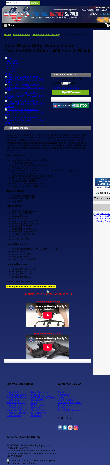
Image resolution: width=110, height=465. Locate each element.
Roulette (35, 407)
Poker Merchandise (17, 413)
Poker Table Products (18, 397)
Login (61, 397)
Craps (34, 402)
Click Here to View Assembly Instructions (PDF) (47, 294)
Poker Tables (13, 392)
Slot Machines (38, 413)
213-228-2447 (101, 10)
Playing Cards (14, 407)
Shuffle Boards (38, 410)
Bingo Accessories (40, 392)
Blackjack (36, 395)
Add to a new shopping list (65, 88)
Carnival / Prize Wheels (43, 397)
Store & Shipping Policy (70, 402)
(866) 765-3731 (88, 10)
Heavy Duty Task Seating (46, 34)
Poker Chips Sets (16, 402)
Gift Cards (36, 415)
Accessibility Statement (69, 410)
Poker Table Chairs (16, 395)
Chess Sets (37, 400)
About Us (62, 392)
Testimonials (64, 405)
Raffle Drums (38, 405)
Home (7, 34)
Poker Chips (13, 400)
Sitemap (62, 407)
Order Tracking (65, 400)
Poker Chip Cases (16, 405)
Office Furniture (21, 34)
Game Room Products (18, 410)
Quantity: (56, 83)
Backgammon (14, 415)
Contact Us (63, 395)
